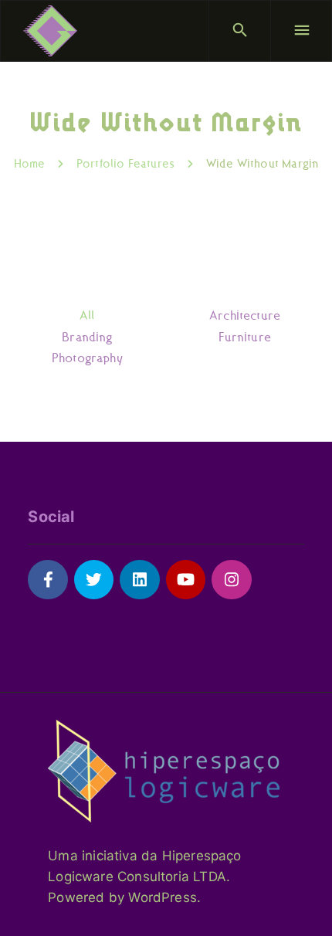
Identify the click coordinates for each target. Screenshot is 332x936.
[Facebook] (47, 579)
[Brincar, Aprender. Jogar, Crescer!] (50, 31)
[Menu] (301, 31)
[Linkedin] (139, 579)
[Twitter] (93, 579)
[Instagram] (231, 579)
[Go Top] (303, 901)
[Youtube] (185, 579)
